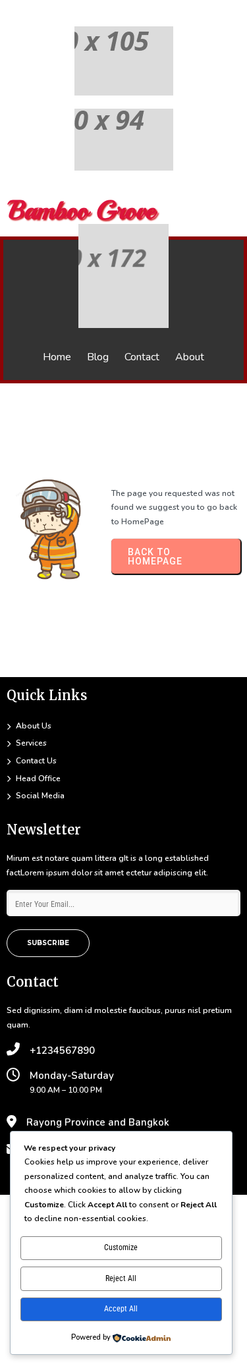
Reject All (120, 1278)
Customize (121, 1247)
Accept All (121, 1308)
